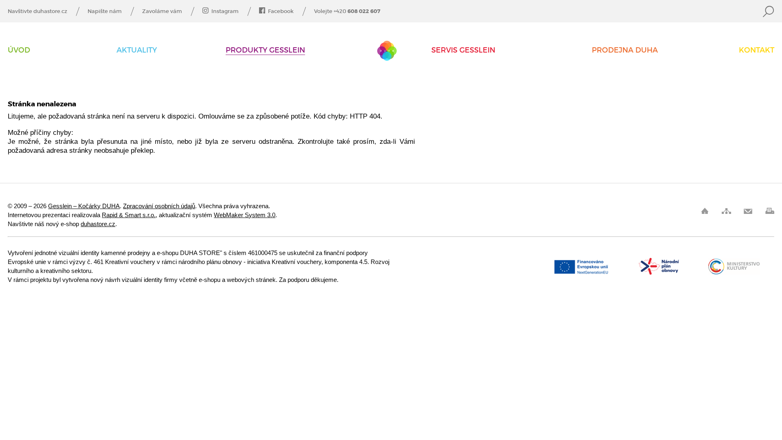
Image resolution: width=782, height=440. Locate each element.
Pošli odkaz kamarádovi (748, 211)
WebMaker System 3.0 (244, 214)
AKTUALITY (136, 50)
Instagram (225, 11)
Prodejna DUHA (625, 50)
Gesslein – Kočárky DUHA (387, 51)
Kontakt (756, 50)
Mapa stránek (726, 211)
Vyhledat (768, 11)
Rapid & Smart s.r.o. (129, 214)
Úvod (19, 50)
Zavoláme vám (162, 11)
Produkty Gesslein (265, 50)
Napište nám (105, 11)
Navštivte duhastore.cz (37, 11)
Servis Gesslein (463, 50)
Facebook (281, 11)
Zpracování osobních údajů (159, 205)
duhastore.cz (98, 223)
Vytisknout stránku (769, 211)
